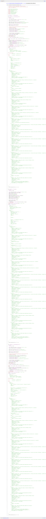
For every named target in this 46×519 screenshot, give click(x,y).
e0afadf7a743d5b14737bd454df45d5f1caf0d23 (15, 3)
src (24, 3)
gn (6, 3)
